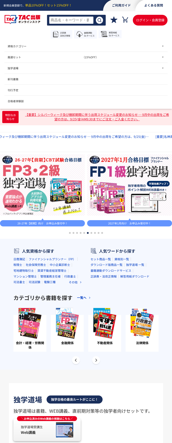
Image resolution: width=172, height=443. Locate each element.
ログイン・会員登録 (150, 20)
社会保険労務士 (36, 265)
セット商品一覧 (100, 259)
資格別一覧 (121, 259)
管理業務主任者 (50, 276)
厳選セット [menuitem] (53, 57)
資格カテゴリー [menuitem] (17, 46)
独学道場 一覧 (135, 265)
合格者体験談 (16, 101)
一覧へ (81, 297)
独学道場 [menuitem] (13, 68)
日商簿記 (19, 259)
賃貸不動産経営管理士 (52, 270)
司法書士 (19, 282)
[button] (70, 233)
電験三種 (50, 282)
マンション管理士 (25, 276)
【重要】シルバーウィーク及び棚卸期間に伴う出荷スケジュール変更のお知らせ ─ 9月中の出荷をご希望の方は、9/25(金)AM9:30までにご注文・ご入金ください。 (97, 117)
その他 (73, 282)
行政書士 (70, 276)
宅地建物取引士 (23, 270)
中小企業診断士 (60, 265)
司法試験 (34, 282)
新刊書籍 (13, 79)
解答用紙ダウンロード (134, 276)
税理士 (17, 265)
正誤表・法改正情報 (103, 276)
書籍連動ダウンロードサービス (110, 270)
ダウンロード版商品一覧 (106, 265)
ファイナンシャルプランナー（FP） (52, 259)
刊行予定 (13, 90)
